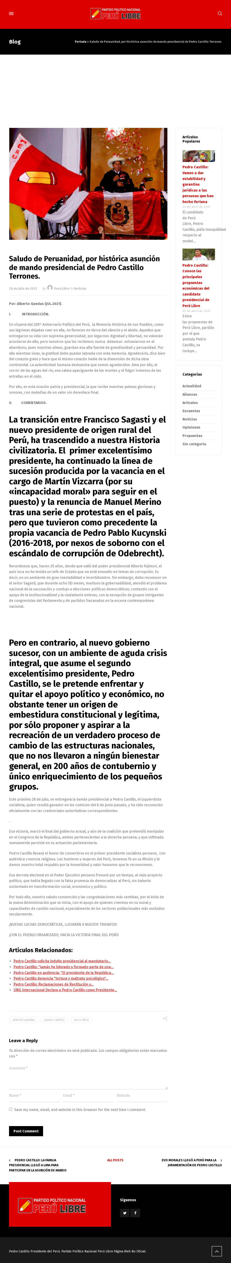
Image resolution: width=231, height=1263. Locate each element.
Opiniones (191, 427)
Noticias (80, 289)
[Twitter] (124, 1213)
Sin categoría (194, 444)
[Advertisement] (115, 88)
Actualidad (191, 386)
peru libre (81, 1020)
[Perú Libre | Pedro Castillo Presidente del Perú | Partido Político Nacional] (115, 13)
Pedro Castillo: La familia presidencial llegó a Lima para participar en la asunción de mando (38, 1165)
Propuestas (192, 436)
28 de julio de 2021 (23, 289)
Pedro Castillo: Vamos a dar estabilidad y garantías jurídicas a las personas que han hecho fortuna (198, 184)
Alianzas (189, 394)
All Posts (115, 1160)
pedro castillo (54, 1020)
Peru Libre (61, 289)
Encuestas (191, 411)
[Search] (219, 13)
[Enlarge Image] (88, 184)
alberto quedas (24, 1020)
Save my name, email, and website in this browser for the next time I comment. (80, 1110)
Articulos (190, 403)
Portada (80, 41)
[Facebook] (135, 1213)
